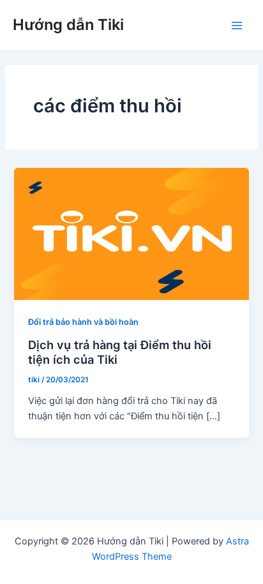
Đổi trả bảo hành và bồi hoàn (83, 322)
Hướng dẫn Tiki (68, 24)
